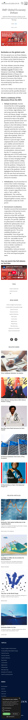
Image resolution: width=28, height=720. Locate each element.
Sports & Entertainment (14, 330)
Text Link (2, 520)
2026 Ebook (3, 693)
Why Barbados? (4, 686)
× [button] (19, 698)
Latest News (3, 691)
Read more (12, 705)
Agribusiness (14, 321)
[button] (25, 3)
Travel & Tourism (14, 309)
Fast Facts (3, 688)
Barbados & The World (14, 328)
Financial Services (14, 312)
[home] (10, 3)
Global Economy (13, 291)
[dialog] (11, 708)
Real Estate (14, 316)
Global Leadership (14, 288)
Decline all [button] (15, 713)
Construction (14, 319)
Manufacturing (14, 326)
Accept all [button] (6, 713)
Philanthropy (14, 323)
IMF (10, 293)
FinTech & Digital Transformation (14, 304)
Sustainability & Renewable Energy (14, 307)
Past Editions (3, 696)
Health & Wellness (14, 314)
